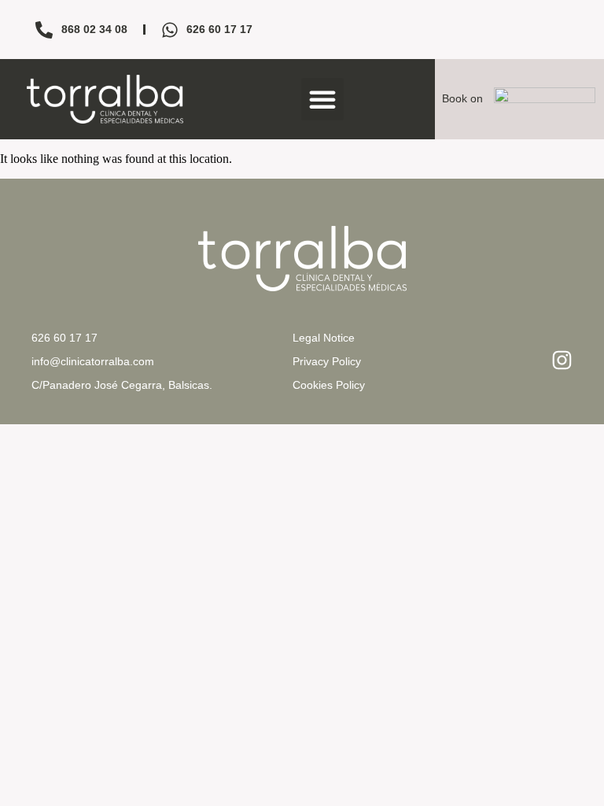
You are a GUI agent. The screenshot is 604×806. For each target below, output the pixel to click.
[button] (322, 99)
